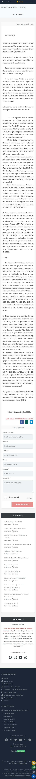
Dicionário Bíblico (9, 719)
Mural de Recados (10, 692)
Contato (6, 701)
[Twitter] (15, 740)
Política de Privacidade (19, 746)
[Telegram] (30, 740)
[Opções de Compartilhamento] (34, 767)
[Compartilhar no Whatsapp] (26, 422)
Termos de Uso (19, 744)
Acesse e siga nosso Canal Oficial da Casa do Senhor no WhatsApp (19, 762)
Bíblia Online (8, 716)
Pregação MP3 (9, 727)
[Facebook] (6, 740)
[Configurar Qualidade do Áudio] (34, 772)
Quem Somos (8, 681)
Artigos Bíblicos (9, 713)
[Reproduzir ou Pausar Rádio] (34, 776)
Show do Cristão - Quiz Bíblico (13, 695)
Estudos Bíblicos (12, 7)
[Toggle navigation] (31, 2)
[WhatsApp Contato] (25, 740)
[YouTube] (20, 740)
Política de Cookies (25, 771)
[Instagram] (11, 740)
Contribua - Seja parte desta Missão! (15, 689)
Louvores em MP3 (10, 730)
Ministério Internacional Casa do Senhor (12, 769)
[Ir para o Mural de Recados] (34, 763)
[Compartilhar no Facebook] (22, 422)
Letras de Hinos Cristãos (12, 687)
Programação (8, 698)
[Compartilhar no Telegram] (31, 422)
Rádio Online (8, 684)
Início (3, 7)
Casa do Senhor (7, 2)
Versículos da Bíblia (10, 725)
